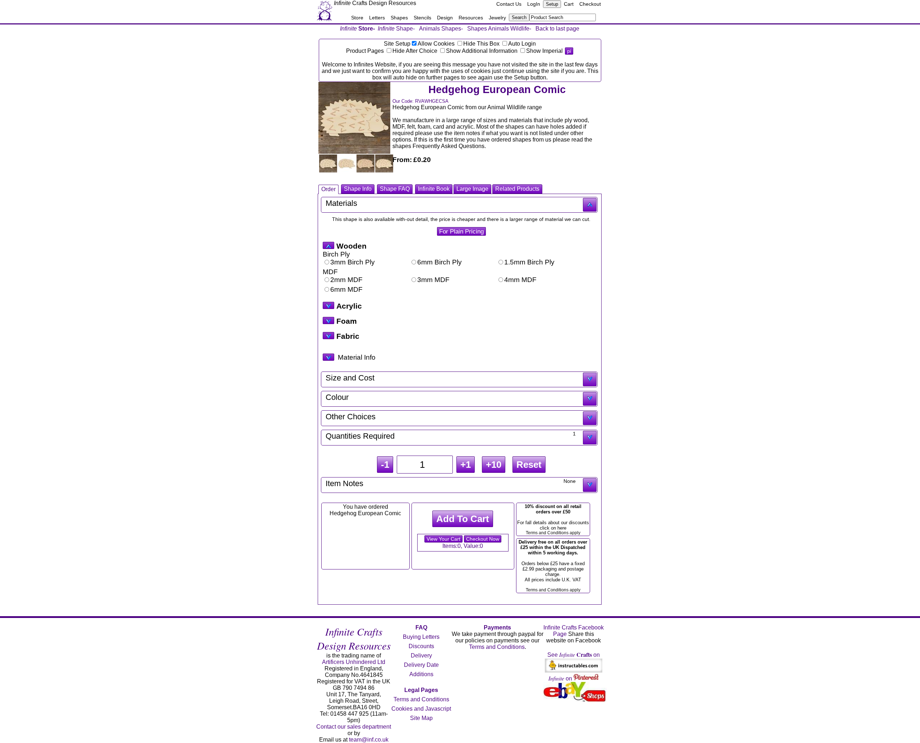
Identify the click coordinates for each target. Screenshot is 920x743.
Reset (529, 465)
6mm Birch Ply (439, 262)
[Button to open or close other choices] (590, 418)
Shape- (396, 29)
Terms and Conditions (421, 699)
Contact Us (508, 4)
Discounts (421, 646)
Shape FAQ (395, 189)
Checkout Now (482, 539)
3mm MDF (433, 279)
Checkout (590, 4)
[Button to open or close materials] (590, 205)
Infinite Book (434, 189)
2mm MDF (346, 279)
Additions (421, 674)
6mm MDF (346, 289)
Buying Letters (421, 637)
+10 (493, 465)
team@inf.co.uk (368, 740)
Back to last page (557, 29)
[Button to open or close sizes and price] (590, 379)
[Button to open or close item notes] (590, 485)
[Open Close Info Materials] (328, 357)
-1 (385, 465)
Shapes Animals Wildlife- (499, 29)
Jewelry (497, 17)
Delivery (421, 655)
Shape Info (358, 189)
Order (328, 189)
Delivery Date (421, 665)
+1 (465, 465)
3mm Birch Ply (352, 262)
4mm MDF (520, 279)
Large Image (472, 189)
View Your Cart (443, 539)
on (561, 678)
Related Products (517, 189)
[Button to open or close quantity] (590, 437)
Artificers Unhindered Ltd (353, 662)
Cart (569, 4)
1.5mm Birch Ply (529, 262)
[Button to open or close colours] (590, 399)
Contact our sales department (353, 727)
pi (569, 51)
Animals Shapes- (441, 29)
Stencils (422, 17)
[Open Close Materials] (328, 245)
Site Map (421, 718)
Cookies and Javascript (421, 709)
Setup (552, 4)
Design (445, 17)
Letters (377, 17)
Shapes (399, 17)
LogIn (533, 4)
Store (357, 17)
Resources (471, 17)
